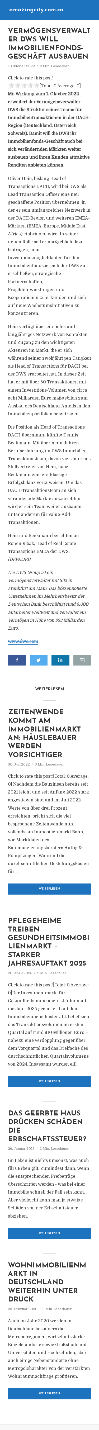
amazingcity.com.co (36, 10)
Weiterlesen (49, 888)
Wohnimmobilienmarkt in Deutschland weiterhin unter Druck (47, 1283)
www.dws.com (23, 641)
